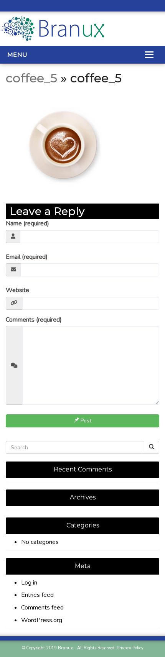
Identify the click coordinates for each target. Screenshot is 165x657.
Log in (29, 582)
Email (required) (27, 257)
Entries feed (37, 595)
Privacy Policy (130, 648)
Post (85, 420)
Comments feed (42, 607)
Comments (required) (34, 319)
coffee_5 (31, 78)
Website (17, 290)
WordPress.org (41, 620)
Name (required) (27, 223)
